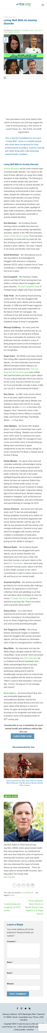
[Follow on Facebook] (17, 1009)
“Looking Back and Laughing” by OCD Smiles (12, 907)
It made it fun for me (20, 598)
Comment (11, 941)
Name (10, 962)
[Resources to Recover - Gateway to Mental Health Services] (23, 4)
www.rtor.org (23, 1024)
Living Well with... (10, 17)
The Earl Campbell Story (28, 287)
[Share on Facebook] (14, 885)
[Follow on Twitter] (25, 1009)
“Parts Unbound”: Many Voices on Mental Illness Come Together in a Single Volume (34, 907)
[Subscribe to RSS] (29, 1009)
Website (10, 984)
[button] (42, 5)
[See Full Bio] (16, 877)
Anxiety (11, 895)
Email (10, 973)
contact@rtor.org (25, 1017)
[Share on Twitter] (19, 885)
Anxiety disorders (11, 168)
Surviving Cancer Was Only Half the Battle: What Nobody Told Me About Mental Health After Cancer (24, 783)
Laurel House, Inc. (9, 1027)
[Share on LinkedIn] (32, 885)
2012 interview (30, 658)
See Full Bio (9, 877)
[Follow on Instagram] (21, 1009)
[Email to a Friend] (23, 885)
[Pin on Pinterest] (28, 885)
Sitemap (6, 1014)
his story (23, 407)
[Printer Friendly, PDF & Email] (11, 796)
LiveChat (29, 1030)
